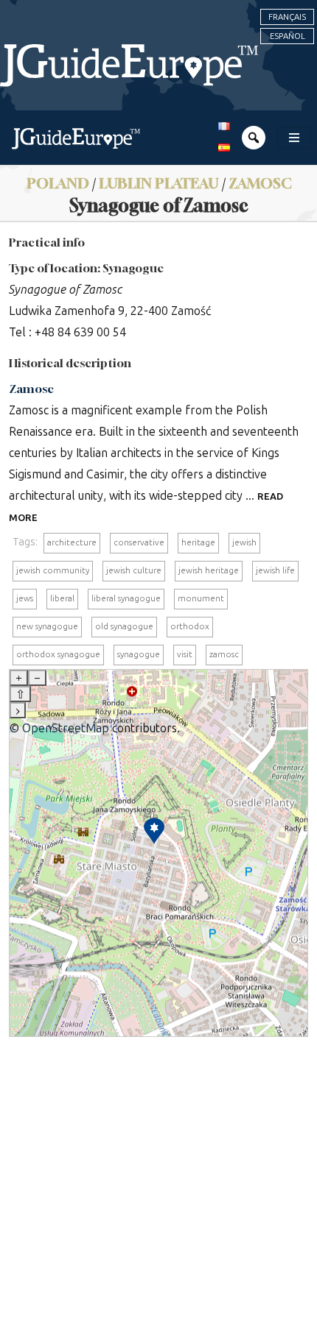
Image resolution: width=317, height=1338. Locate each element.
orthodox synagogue (58, 654)
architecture (72, 542)
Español (287, 36)
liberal (62, 598)
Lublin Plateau (159, 182)
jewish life (275, 570)
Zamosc (260, 182)
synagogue (138, 654)
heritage (198, 542)
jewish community (52, 570)
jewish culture (133, 570)
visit (184, 654)
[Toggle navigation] (294, 138)
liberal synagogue (126, 598)
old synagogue (124, 626)
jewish (244, 542)
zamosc (224, 654)
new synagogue (47, 626)
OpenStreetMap (65, 728)
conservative (139, 542)
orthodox (189, 626)
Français (287, 17)
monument (201, 598)
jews (24, 598)
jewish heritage (208, 570)
